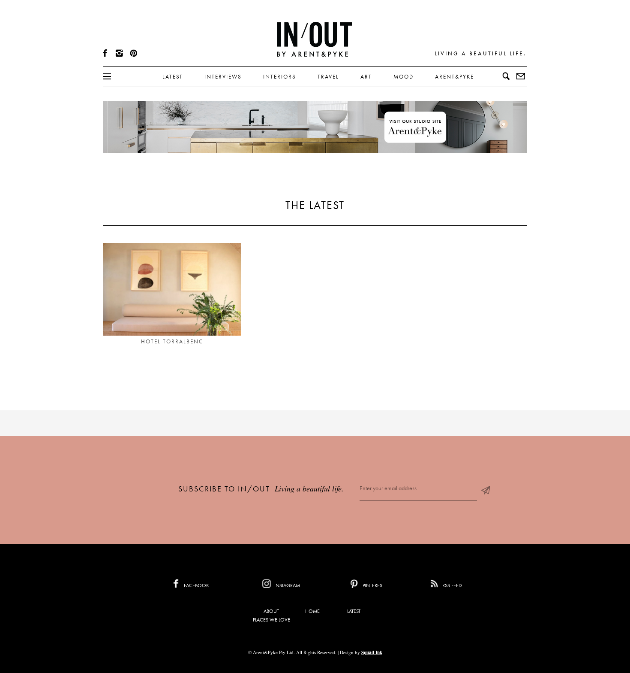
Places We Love (271, 619)
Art (366, 76)
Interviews (223, 76)
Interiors (279, 76)
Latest (172, 76)
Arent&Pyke (454, 76)
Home (312, 611)
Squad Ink (371, 652)
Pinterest (372, 585)
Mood (403, 76)
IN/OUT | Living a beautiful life (314, 39)
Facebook (196, 585)
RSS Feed (451, 585)
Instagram (286, 585)
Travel (328, 76)
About (271, 611)
